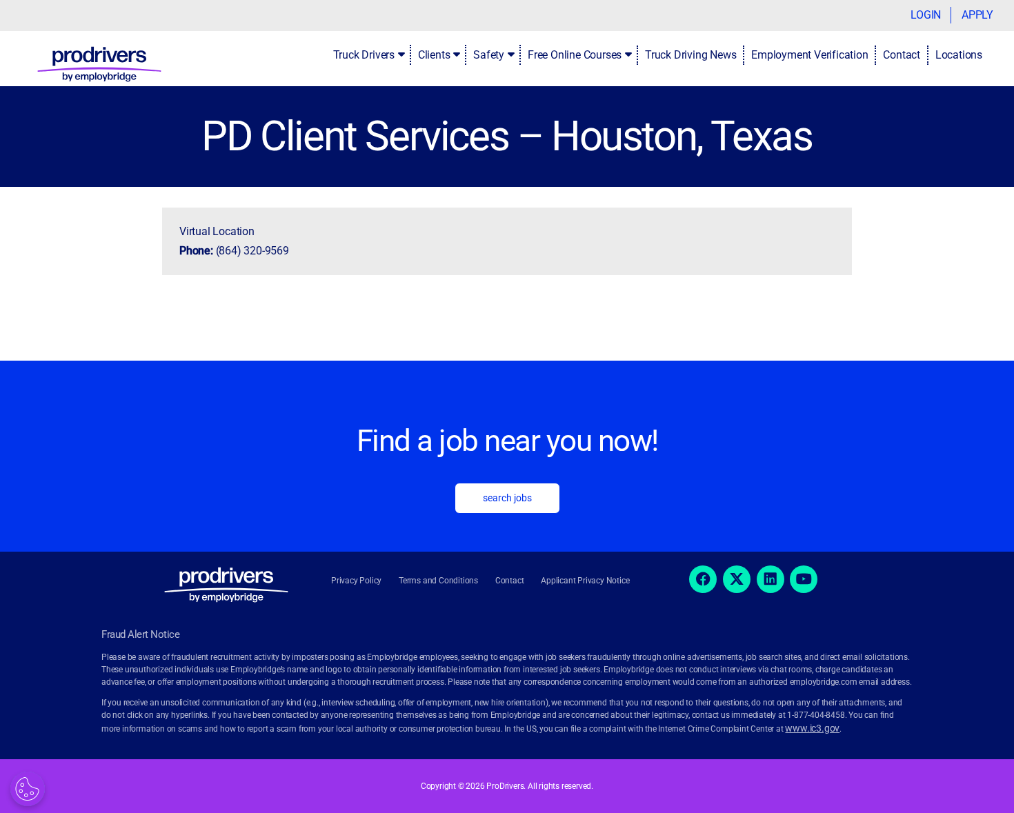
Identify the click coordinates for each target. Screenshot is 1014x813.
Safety (488, 54)
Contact (901, 54)
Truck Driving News (690, 54)
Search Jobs (507, 497)
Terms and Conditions (438, 580)
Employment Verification (809, 54)
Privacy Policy (356, 580)
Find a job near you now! (507, 440)
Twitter (736, 579)
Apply (977, 14)
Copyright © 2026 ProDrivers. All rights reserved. (507, 786)
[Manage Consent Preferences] (27, 789)
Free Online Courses (575, 54)
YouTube (803, 579)
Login (926, 14)
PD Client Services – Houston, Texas (506, 136)
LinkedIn (770, 579)
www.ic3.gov (812, 728)
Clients (434, 54)
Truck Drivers (364, 54)
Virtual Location (217, 231)
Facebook (703, 579)
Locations (958, 54)
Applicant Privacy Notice (585, 580)
